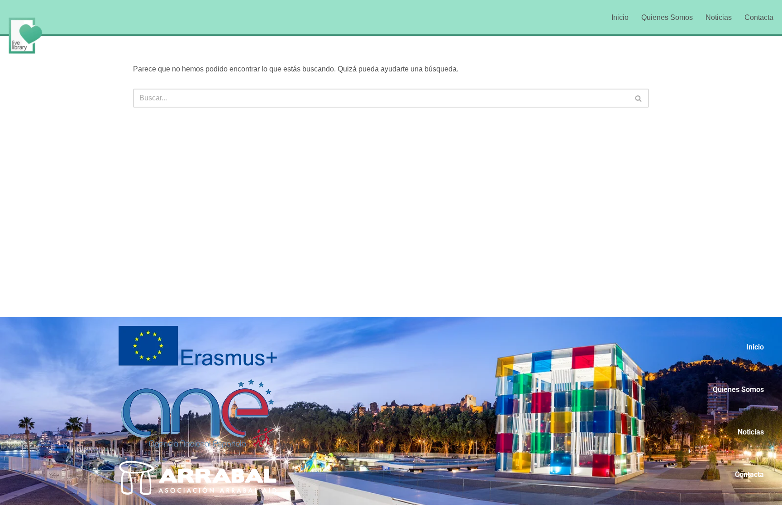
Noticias (719, 17)
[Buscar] (639, 98)
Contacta (758, 17)
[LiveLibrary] (25, 35)
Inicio (620, 17)
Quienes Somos (667, 17)
